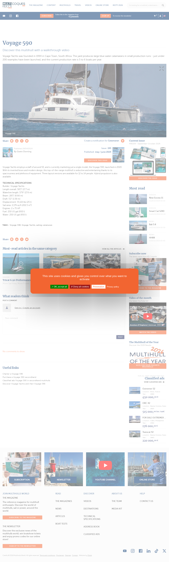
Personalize (98, 286)
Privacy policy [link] (113, 286)
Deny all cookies (81, 286)
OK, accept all (60, 286)
